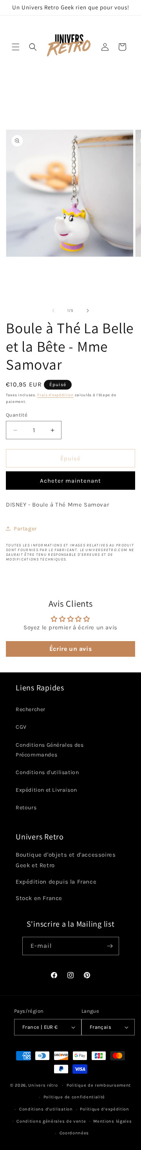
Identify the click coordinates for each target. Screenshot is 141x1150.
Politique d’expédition (104, 1109)
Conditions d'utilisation (47, 772)
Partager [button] (25, 528)
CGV (21, 727)
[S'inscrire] (110, 946)
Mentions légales (112, 1121)
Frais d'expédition (55, 395)
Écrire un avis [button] (70, 648)
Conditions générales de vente (51, 1121)
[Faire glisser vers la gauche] (53, 310)
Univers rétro (43, 1084)
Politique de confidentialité (74, 1097)
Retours (26, 807)
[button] (15, 47)
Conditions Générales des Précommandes (49, 750)
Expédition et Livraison (46, 790)
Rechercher (30, 709)
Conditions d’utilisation (46, 1109)
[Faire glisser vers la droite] (87, 310)
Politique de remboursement (99, 1085)
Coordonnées (74, 1133)
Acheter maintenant (70, 480)
